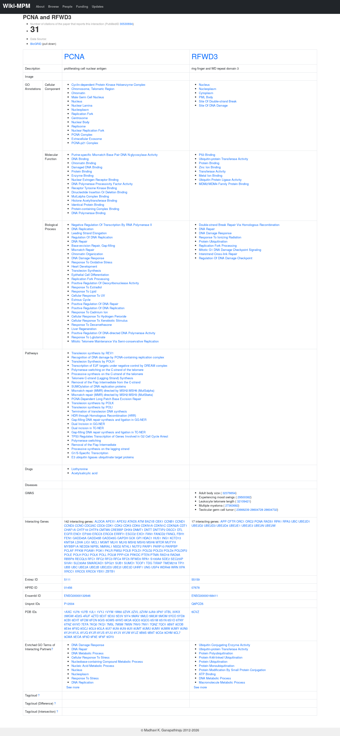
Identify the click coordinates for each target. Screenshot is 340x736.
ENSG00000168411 (205, 595)
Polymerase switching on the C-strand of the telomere (107, 369)
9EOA (77, 636)
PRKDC (135, 554)
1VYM (109, 612)
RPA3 (286, 521)
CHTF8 (93, 529)
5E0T (103, 616)
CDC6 (101, 525)
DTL (179, 529)
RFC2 (100, 559)
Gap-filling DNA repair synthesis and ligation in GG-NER (108, 419)
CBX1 (159, 521)
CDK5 (127, 525)
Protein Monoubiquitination (216, 665)
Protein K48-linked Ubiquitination (220, 657)
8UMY (175, 628)
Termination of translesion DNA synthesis (99, 411)
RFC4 (117, 559)
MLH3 (123, 542)
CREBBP (117, 529)
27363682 (231, 505)
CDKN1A (147, 525)
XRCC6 (91, 571)
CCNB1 (169, 521)
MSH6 (150, 542)
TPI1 (181, 563)
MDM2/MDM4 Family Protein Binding (224, 184)
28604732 (270, 509)
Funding (82, 6)
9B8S (143, 632)
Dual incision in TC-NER (87, 428)
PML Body (206, 97)
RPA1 (145, 559)
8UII (130, 628)
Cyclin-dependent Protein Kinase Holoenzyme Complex (108, 84)
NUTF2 (137, 546)
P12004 (69, 603)
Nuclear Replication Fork (87, 130)
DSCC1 (171, 529)
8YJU (109, 632)
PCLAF (69, 550)
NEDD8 (85, 546)
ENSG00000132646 (77, 595)
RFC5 (126, 559)
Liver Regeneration (83, 328)
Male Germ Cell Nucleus (87, 97)
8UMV (156, 628)
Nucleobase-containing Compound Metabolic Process (107, 661)
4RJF (86, 616)
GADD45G (109, 538)
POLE (68, 554)
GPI (139, 538)
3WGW (69, 616)
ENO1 (77, 534)
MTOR (160, 542)
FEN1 (68, 538)
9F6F (102, 636)
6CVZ (195, 612)
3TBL (167, 612)
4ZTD (95, 616)
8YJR (92, 632)
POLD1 (137, 550)
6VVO (76, 624)
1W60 (118, 612)
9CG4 (159, 632)
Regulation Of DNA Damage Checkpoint (225, 258)
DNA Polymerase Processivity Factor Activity (102, 184)
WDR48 (165, 567)
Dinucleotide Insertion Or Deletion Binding (99, 192)
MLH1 (114, 542)
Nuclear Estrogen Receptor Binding (94, 179)
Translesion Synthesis (86, 270)
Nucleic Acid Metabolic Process (92, 665)
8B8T (170, 624)
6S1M (154, 620)
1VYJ (100, 612)
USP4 (155, 567)
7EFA (85, 624)
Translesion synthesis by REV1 (92, 353)
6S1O (171, 620)
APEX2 (122, 521)
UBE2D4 (222, 525)
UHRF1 (138, 567)
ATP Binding (207, 674)
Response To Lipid (83, 291)
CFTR (231, 521)
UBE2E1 (235, 525)
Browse (53, 6)
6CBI (67, 620)
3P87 (159, 612)
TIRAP (157, 563)
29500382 (244, 497)
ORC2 (249, 521)
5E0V (119, 616)
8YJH (67, 632)
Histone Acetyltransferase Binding (94, 200)
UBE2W (270, 525)
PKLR (109, 550)
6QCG (145, 620)
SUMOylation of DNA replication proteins (98, 386)
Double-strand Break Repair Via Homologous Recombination (239, 224)
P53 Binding (207, 154)
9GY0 (110, 636)
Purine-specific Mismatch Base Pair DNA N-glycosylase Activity (114, 154)
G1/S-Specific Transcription (89, 453)
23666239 (242, 509)
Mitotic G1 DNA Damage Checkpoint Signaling (230, 249)
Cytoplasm (206, 93)
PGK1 (100, 550)
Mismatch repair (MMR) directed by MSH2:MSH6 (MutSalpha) (112, 390)
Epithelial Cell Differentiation (90, 274)
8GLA (101, 628)
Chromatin (78, 93)
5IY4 (127, 616)
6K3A (128, 620)
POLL (103, 554)
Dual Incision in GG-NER (88, 424)
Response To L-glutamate (88, 337)
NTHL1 (126, 546)
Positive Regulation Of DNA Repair (94, 304)
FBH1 (180, 534)
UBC (74, 567)
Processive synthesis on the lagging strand (100, 449)
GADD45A (80, 538)
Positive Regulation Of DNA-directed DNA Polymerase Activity (113, 333)
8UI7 (108, 628)
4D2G (78, 616)
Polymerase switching (86, 440)
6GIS (101, 620)
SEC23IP (177, 559)
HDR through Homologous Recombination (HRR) (103, 415)
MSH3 (141, 542)
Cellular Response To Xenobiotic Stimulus (99, 320)
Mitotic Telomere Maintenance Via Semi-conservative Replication (115, 341)
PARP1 (147, 546)
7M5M (119, 624)
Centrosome (79, 118)
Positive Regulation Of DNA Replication (97, 308)
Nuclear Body (80, 122)
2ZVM (143, 612)
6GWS (110, 620)
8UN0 (184, 628)
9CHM (168, 632)
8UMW (165, 628)
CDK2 (118, 525)
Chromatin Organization (87, 254)
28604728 (256, 509)
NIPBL (94, 546)
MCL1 (95, 542)
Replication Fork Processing (90, 279)
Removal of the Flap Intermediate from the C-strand (105, 382)
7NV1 (145, 624)
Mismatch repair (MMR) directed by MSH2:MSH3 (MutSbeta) (112, 394)
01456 (68, 587)
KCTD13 (175, 538)
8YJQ (84, 632)
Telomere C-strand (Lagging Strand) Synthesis (102, 378)
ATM (141, 521)
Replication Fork (82, 113)
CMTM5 (104, 529)
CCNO (79, 525)
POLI (85, 554)
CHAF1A (70, 529)
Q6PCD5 (197, 603)
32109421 (243, 501)
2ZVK (126, 612)
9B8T (151, 632)
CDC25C (90, 525)
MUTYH (170, 542)
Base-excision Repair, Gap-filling (93, 245)
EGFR (68, 534)
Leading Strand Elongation (89, 233)
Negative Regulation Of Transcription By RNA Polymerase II (111, 224)
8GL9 (92, 628)
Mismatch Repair (82, 249)
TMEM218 (170, 563)
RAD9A (175, 554)
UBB (67, 567)
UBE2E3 (247, 525)
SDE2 (166, 559)
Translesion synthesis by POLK (92, 403)
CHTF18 (82, 529)
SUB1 (119, 563)
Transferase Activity (212, 171)
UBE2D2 (197, 525)
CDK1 (110, 525)
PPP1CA (123, 554)
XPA (182, 567)
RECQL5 (81, 559)
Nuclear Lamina (81, 105)
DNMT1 (138, 529)
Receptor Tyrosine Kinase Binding (94, 188)
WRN (174, 567)
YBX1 (101, 571)
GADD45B (94, 538)
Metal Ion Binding (210, 175)
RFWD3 (205, 56)
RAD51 (268, 521)
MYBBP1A (71, 546)
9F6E (94, 636)
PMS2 (118, 550)
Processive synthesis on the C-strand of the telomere (107, 374)
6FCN (93, 620)
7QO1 (162, 624)
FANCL (171, 534)
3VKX (176, 612)
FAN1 (149, 534)
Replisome (78, 126)
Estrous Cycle (80, 299)
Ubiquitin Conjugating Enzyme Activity (224, 645)
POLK (94, 554)
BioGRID (35, 44)
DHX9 (128, 529)
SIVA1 (68, 563)
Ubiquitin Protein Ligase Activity (220, 179)
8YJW (126, 632)
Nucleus (76, 101)
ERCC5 (97, 534)
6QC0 (136, 620)
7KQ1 (102, 624)
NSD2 (117, 546)
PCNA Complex (82, 134)
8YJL (75, 632)
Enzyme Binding (82, 175)
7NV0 (136, 624)
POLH (77, 554)
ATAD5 (132, 521)
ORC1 (240, 521)
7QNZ (154, 624)
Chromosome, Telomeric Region (92, 88)
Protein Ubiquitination (213, 241)
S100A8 (155, 559)
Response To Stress (85, 678)
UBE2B (94, 567)
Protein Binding (81, 171)
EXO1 (141, 534)
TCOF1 (140, 563)
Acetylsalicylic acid (84, 473)
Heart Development (84, 266)
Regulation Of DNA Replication (92, 237)
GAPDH (122, 538)
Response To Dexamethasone (91, 324)
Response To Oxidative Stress (91, 262)
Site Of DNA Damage (213, 105)
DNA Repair (79, 241)
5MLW (153, 616)
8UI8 (116, 628)
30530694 (126, 24)
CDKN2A (173, 525)
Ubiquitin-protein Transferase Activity (223, 159)
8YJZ (134, 632)
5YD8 (181, 616)
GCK (132, 538)
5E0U (111, 616)
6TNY (180, 620)
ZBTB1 (110, 571)
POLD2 (147, 550)
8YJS (101, 632)
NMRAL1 (106, 546)
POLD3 (158, 550)
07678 (196, 587)
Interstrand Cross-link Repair (218, 254)
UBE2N (259, 525)
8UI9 (123, 628)
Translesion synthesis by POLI (92, 407)
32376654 (229, 493)
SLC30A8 (80, 563)
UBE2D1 (304, 521)
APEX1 (111, 521)
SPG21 (109, 563)
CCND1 (180, 521)
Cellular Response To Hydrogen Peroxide (98, 316)
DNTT (148, 529)
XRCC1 (69, 571)
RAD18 (164, 554)
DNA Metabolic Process (87, 653)
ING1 (165, 538)
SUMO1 (129, 563)
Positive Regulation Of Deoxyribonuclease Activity (105, 283)
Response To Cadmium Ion (89, 312)
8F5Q (75, 628)
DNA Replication (82, 229)
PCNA (74, 56)
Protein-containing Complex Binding (95, 208)
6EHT (75, 620)
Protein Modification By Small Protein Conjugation (232, 670)
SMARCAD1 (95, 563)
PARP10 (158, 546)
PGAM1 (89, 550)
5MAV (135, 616)
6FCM (84, 620)
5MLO (144, 616)
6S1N (163, 620)
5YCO (172, 616)
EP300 (86, 534)
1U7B (84, 612)
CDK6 (136, 525)
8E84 (67, 628)
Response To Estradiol (86, 287)
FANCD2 (159, 534)
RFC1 (91, 559)
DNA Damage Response (87, 258)
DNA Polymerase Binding (88, 213)
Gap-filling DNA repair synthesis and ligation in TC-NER (108, 432)
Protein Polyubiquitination (216, 653)
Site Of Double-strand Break (218, 101)
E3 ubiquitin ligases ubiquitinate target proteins (102, 457)
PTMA (154, 554)
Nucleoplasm (80, 109)
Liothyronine (79, 469)
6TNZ (67, 624)
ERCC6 (108, 534)
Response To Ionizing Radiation (220, 237)
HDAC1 (147, 538)
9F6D (86, 636)
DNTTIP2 (159, 529)
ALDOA (100, 521)
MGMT (104, 542)
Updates (97, 6)
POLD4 (168, 550)
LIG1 (87, 542)
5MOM (162, 616)
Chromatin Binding (83, 163)
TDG (149, 563)
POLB (127, 550)
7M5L (110, 624)
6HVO (119, 620)
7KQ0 (93, 624)
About (40, 6)
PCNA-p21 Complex (84, 143)
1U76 (76, 612)
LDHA (79, 542)
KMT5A (69, 542)
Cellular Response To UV (88, 295)
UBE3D (127, 567)
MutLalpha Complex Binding (90, 196)
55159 (196, 579)
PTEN (145, 554)
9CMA (68, 636)
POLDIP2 (180, 550)
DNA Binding (80, 159)
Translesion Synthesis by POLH (92, 361)
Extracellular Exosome (86, 138)
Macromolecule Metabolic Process (222, 682)
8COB (179, 624)
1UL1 (92, 612)
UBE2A (83, 567)
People (67, 6)
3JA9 (151, 612)
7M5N (128, 624)
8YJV (117, 632)
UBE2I (117, 567)
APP (223, 521)
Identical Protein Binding (87, 204)
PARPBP (171, 546)
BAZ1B (150, 521)
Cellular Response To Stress (90, 657)
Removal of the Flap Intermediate (93, 444)
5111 (67, 579)
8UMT (137, 628)
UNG (147, 567)
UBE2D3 (106, 567)
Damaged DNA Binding (86, 167)
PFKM (79, 550)
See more (72, 687)
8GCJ (84, 628)
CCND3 (69, 525)
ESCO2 (131, 534)
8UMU (146, 628)
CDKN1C (160, 525)
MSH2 (132, 542)
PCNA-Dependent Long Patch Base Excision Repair (106, 399)
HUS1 (157, 538)
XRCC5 (80, 571)
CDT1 (183, 525)
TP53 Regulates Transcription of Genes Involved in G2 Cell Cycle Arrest (119, 436)
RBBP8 (69, 559)
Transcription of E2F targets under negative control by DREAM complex (119, 365)
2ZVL (135, 612)
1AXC (68, 612)
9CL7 (176, 632)
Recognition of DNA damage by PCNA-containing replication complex (117, 357)
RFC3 (108, 559)
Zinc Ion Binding (210, 167)
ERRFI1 (119, 534)
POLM (112, 554)
